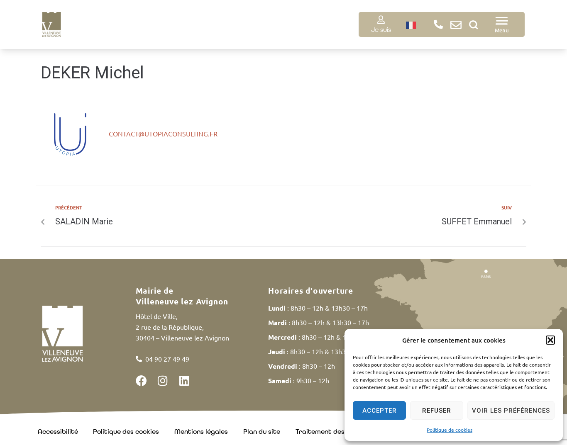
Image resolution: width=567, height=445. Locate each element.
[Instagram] (163, 380)
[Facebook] (141, 380)
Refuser (436, 410)
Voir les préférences (511, 410)
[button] (550, 340)
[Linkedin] (184, 380)
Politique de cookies (449, 429)
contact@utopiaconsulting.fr (163, 133)
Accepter (379, 410)
